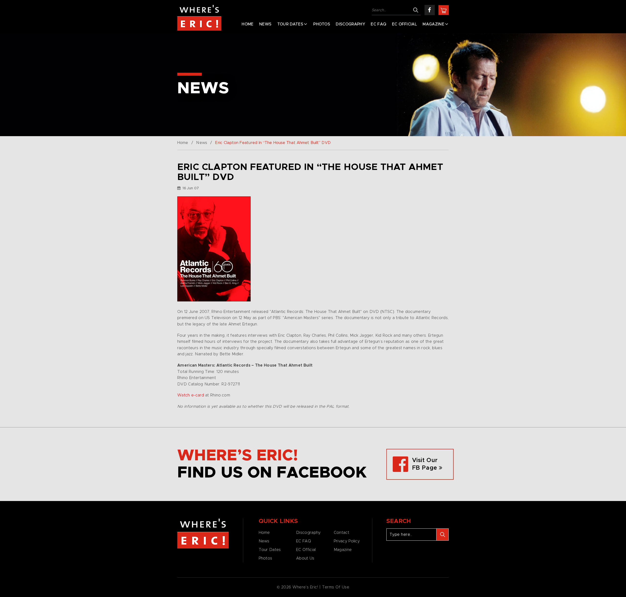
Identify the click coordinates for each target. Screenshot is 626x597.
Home (247, 24)
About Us (305, 558)
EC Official (404, 24)
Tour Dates (290, 24)
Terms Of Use (335, 587)
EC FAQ (378, 24)
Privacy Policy (347, 541)
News (265, 24)
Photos (321, 24)
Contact (341, 533)
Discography (350, 24)
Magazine (433, 24)
